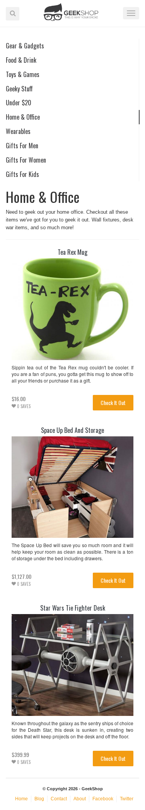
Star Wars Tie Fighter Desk (72, 608)
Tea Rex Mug (72, 252)
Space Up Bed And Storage (72, 430)
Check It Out (113, 402)
